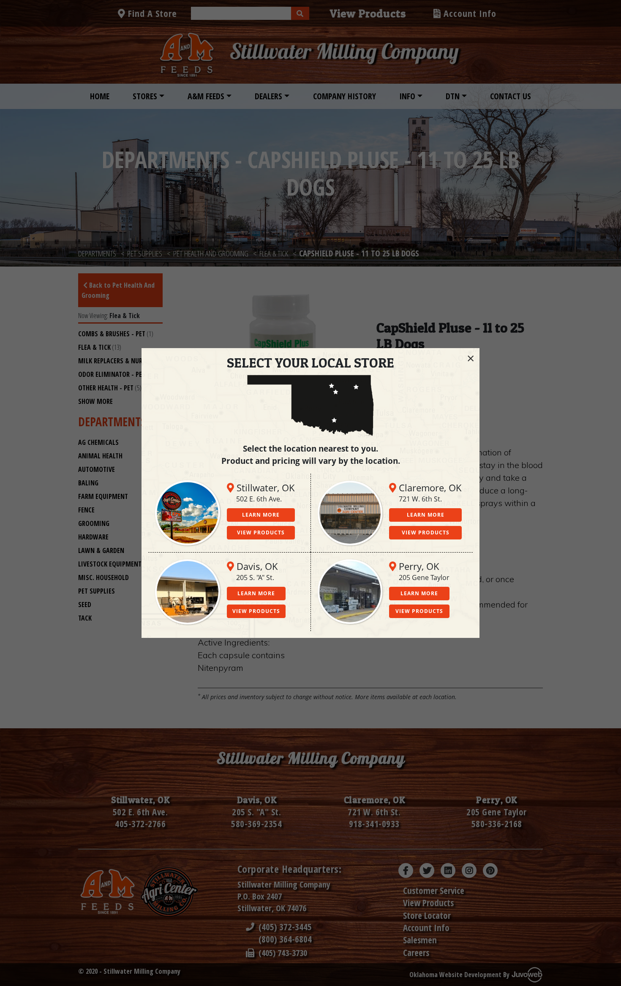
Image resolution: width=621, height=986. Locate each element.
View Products (261, 532)
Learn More (261, 514)
